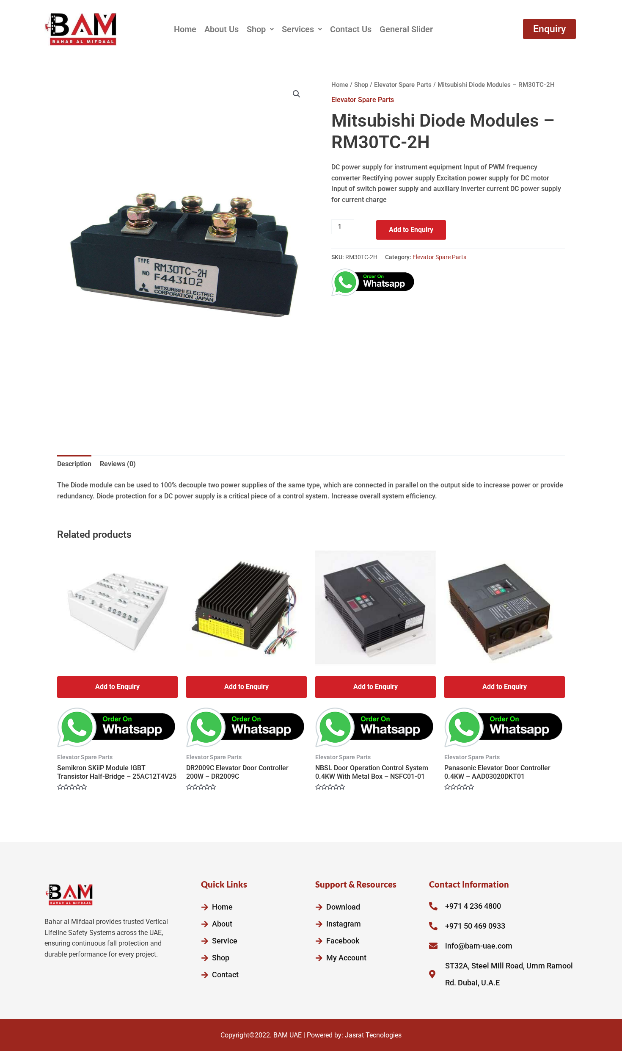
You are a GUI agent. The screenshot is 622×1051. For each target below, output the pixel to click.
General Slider (406, 29)
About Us (221, 29)
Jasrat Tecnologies (373, 1035)
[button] (260, 29)
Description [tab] (74, 464)
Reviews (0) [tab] (118, 464)
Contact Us (351, 29)
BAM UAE (287, 1035)
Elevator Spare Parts (403, 85)
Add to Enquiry (411, 230)
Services (298, 29)
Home (185, 29)
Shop (256, 29)
